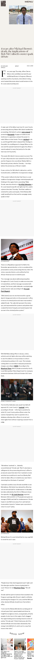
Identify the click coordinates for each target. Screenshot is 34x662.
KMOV (16, 366)
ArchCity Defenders (25, 184)
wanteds (21, 407)
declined (26, 139)
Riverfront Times (6, 368)
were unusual (26, 132)
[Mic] (3, 3)
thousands (11, 134)
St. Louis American (17, 494)
